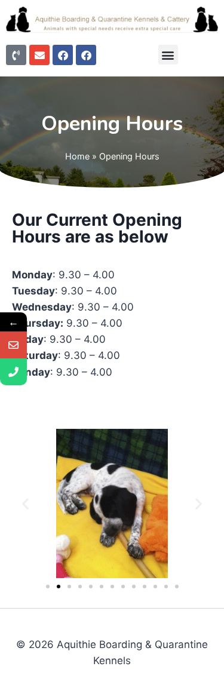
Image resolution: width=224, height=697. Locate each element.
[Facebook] (63, 55)
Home (77, 156)
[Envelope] (39, 55)
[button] (168, 55)
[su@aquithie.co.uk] (13, 344)
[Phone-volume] (16, 55)
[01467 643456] (13, 371)
